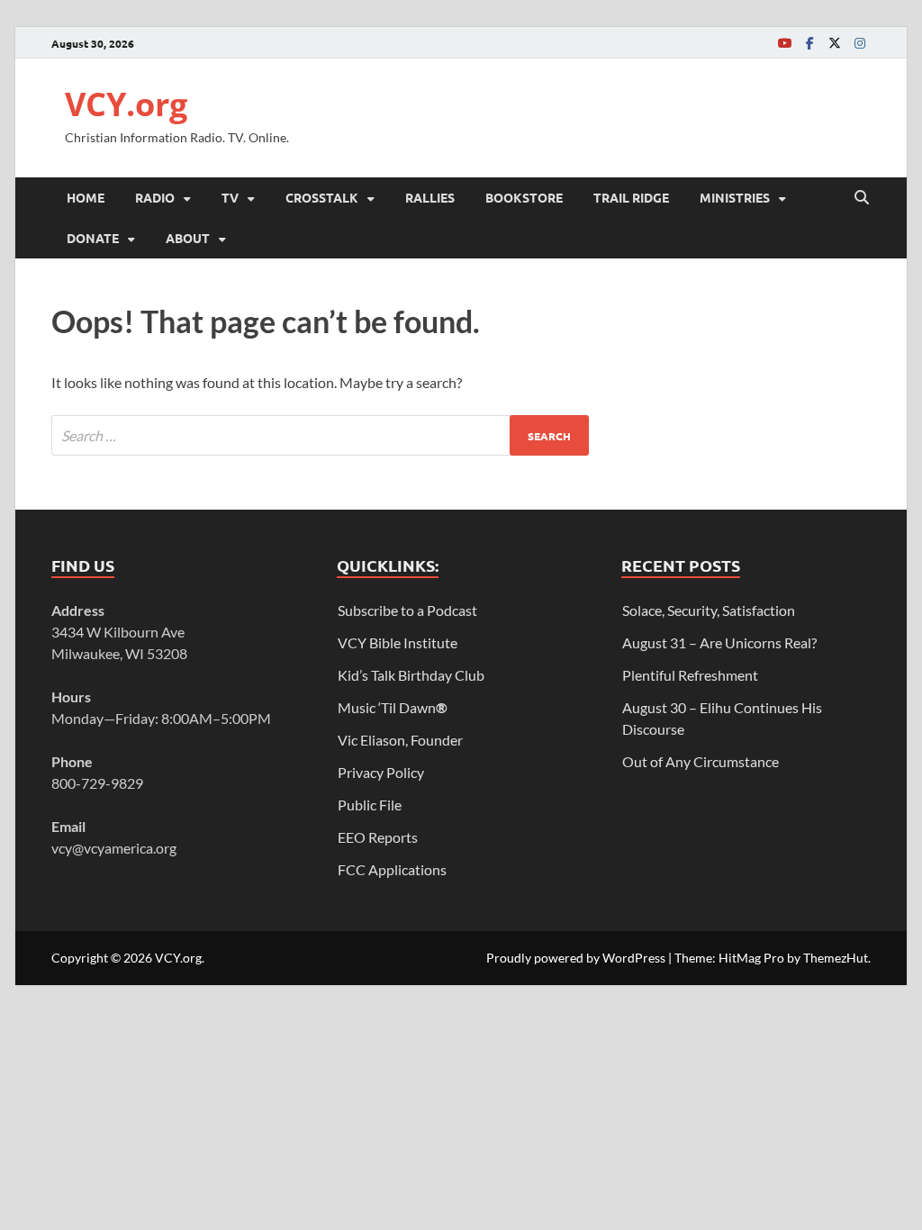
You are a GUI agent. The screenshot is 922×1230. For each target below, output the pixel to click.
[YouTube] (784, 43)
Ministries (735, 197)
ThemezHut (835, 957)
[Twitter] (834, 43)
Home (85, 197)
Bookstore (524, 197)
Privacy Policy (381, 772)
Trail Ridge (631, 197)
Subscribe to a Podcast (407, 610)
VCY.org (126, 104)
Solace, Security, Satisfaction (708, 610)
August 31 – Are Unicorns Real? (719, 642)
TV (230, 197)
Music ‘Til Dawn (392, 707)
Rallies (430, 197)
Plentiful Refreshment (690, 674)
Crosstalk (321, 197)
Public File (370, 804)
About (188, 238)
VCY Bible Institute (397, 642)
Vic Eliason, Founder (400, 739)
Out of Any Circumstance (700, 761)
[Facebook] (809, 43)
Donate (93, 238)
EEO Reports (378, 837)
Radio (155, 197)
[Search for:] (320, 435)
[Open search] (861, 198)
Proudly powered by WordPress (575, 957)
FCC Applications (392, 869)
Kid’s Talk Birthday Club (411, 674)
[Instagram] (860, 43)
